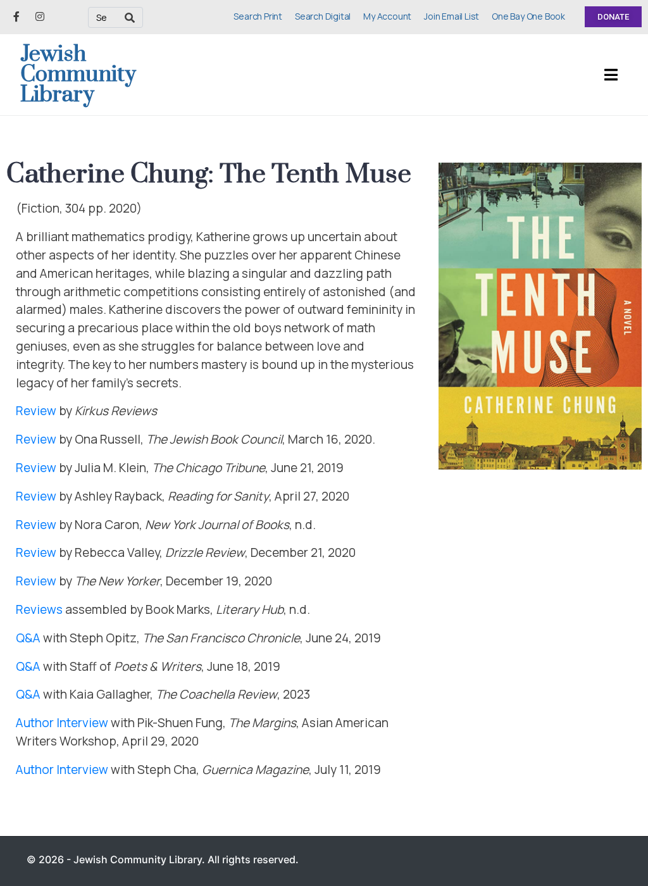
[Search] (129, 17)
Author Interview (62, 722)
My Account (387, 16)
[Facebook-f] (16, 16)
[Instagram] (40, 16)
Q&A (28, 638)
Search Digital (323, 16)
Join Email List (451, 16)
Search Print (258, 16)
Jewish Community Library (78, 75)
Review (36, 410)
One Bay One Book (528, 16)
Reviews (39, 609)
